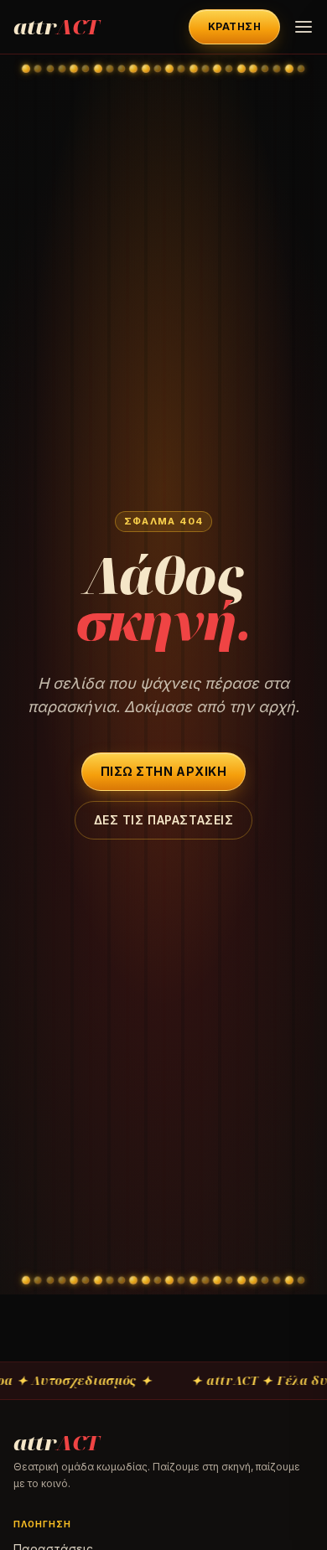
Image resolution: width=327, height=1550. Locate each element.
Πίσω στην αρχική (164, 771)
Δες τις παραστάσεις (164, 820)
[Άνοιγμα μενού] (303, 27)
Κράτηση (234, 26)
